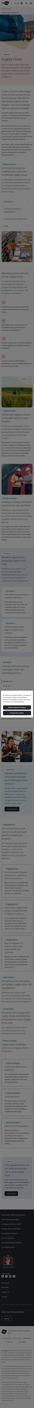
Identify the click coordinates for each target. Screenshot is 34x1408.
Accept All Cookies (17, 713)
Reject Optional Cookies (17, 707)
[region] (17, 704)
